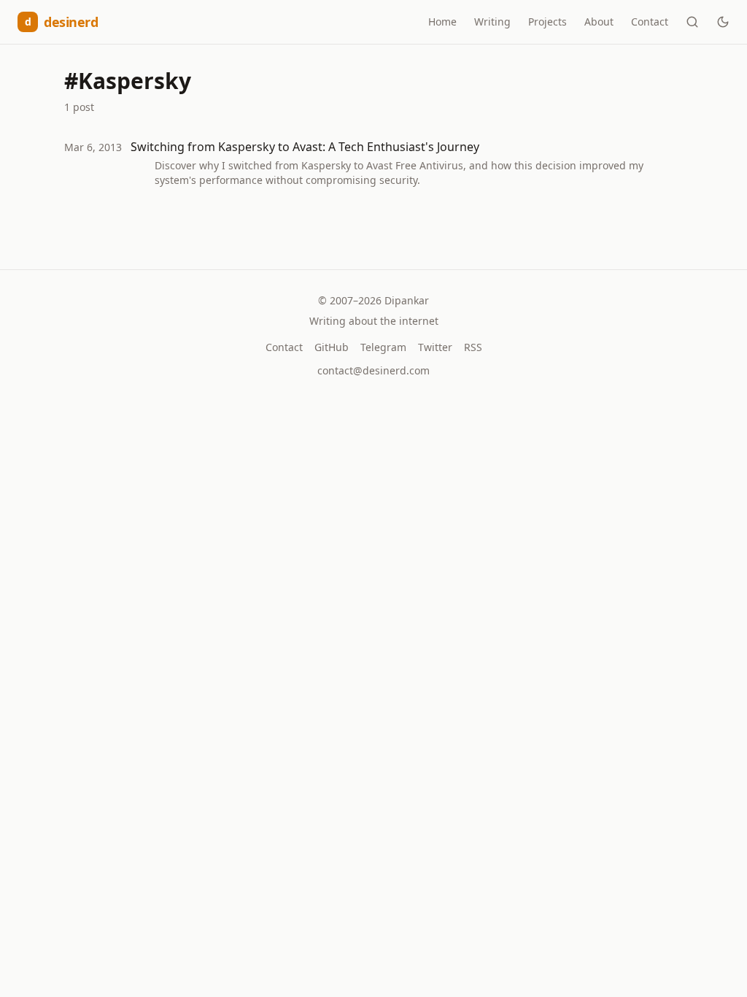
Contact (649, 21)
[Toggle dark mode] (722, 21)
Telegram (383, 347)
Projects (547, 21)
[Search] (692, 21)
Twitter (435, 347)
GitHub (331, 347)
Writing (492, 21)
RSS (473, 347)
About (599, 21)
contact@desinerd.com (373, 370)
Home (442, 21)
